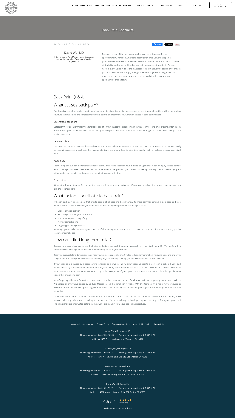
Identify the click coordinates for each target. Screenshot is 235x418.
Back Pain (86, 44)
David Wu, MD (59, 44)
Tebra (129, 408)
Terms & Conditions (121, 324)
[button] (220, 5)
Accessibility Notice (142, 324)
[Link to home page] (9, 8)
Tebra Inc (89, 324)
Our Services (74, 44)
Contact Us (159, 324)
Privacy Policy (103, 324)
